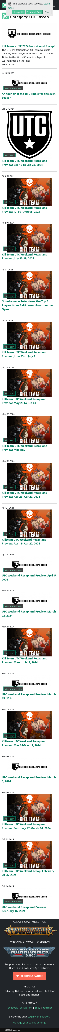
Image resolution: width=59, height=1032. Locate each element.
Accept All (19, 12)
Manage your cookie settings (29, 1022)
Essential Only (34, 12)
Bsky (37, 1007)
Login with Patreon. (39, 1016)
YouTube (47, 1007)
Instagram (26, 1007)
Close (47, 12)
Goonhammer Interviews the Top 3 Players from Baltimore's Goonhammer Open (28, 305)
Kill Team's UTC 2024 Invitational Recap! (28, 46)
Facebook (12, 1007)
